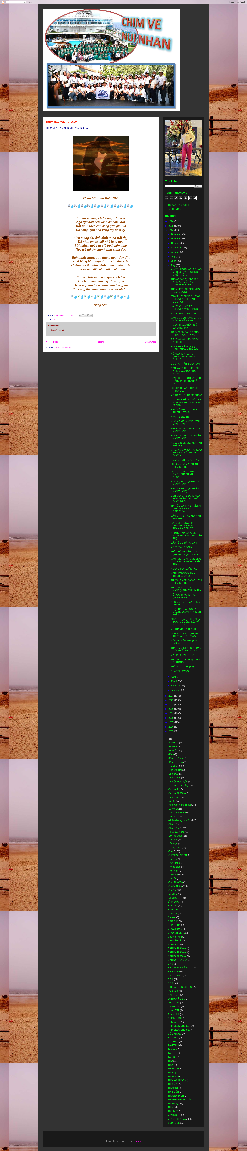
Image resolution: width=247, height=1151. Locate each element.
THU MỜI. (173, 1088)
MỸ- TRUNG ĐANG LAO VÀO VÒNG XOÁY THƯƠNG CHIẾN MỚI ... (186, 272)
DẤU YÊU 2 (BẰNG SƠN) (184, 543)
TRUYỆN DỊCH (176, 1096)
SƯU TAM (173, 1037)
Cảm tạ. (172, 917)
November (176, 238)
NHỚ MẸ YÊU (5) (180, 417)
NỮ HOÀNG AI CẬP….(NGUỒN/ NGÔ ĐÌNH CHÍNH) (183, 356)
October (175, 243)
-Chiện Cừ (173, 774)
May (173, 265)
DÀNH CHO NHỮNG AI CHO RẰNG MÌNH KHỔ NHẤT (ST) (186, 381)
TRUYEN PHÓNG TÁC (180, 1099)
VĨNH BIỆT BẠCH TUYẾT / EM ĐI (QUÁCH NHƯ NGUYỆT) (185, 474)
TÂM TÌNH (173, 1045)
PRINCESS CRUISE (178, 1026)
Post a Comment (57, 330)
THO (170, 1061)
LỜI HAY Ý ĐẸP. (176, 999)
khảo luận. (173, 991)
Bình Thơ (172, 905)
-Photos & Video (176, 832)
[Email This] (80, 315)
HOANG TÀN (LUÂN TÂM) (184, 569)
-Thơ (53, 319)
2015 (171, 731)
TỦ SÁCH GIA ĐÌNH (178, 205)
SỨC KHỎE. (174, 1034)
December (176, 234)
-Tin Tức (172, 878)
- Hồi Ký (172, 750)
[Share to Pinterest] (91, 315)
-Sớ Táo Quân (175, 836)
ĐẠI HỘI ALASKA (177, 948)
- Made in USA (175, 762)
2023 (171, 696)
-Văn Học (172, 894)
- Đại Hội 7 (173, 746)
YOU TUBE (174, 1123)
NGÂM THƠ (174, 1006)
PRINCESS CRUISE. (179, 1030)
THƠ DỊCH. (174, 1072)
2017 (171, 722)
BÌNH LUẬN (174, 902)
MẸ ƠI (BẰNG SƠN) (181, 547)
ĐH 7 (170, 964)
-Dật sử (171, 801)
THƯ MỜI (173, 1084)
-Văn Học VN (174, 898)
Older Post (150, 341)
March (174, 681)
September (177, 247)
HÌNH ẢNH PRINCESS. (180, 987)
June (174, 261)
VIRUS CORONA (177, 1119)
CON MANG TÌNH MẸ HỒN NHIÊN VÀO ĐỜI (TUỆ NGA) (185, 371)
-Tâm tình (172, 839)
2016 (171, 727)
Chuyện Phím (175, 937)
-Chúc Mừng (174, 777)
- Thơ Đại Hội (175, 770)
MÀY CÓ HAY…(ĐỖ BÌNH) (184, 313)
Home (101, 341)
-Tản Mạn (173, 843)
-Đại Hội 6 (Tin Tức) (178, 785)
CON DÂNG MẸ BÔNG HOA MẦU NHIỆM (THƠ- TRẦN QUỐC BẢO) (185, 498)
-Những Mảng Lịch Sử (179, 820)
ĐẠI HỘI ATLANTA (177, 960)
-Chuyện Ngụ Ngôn (178, 781)
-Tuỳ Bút (172, 890)
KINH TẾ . (173, 995)
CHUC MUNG (175, 929)
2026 (171, 221)
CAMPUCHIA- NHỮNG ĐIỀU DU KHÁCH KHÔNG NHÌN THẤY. (186, 562)
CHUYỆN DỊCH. (176, 933)
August (175, 252)
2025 (171, 226)
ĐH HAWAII (174, 971)
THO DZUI (173, 1076)
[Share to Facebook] (88, 315)
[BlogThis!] (83, 315)
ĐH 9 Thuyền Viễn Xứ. (179, 967)
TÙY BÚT (173, 1111)
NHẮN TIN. (173, 1010)
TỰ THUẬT (174, 1103)
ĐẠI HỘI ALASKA (177, 952)
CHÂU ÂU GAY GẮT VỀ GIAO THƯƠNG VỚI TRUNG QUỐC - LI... (186, 453)
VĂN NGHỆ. (174, 1115)
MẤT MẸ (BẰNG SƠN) (182, 655)
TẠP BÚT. (173, 1053)
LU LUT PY (174, 1002)
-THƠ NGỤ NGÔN (177, 855)
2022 (171, 700)
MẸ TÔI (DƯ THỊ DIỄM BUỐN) (186, 395)
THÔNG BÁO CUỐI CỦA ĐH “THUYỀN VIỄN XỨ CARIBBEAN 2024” (185, 282)
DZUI (170, 979)
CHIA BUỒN (174, 925)
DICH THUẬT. (175, 975)
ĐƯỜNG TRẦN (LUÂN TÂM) (186, 364)
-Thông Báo (174, 867)
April (173, 677)
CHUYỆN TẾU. (176, 940)
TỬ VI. (171, 1107)
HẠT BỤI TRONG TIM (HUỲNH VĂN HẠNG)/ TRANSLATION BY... (183, 526)
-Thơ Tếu (172, 859)
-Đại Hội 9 (173, 789)
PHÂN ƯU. (173, 1014)
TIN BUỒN (173, 1092)
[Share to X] (85, 315)
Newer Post (52, 341)
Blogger (137, 1141)
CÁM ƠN (172, 913)
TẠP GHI (172, 1057)
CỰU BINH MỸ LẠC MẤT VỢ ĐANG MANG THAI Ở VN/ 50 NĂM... (186, 402)
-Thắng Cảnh (174, 847)
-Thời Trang (174, 863)
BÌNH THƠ (173, 909)
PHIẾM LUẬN (175, 1018)
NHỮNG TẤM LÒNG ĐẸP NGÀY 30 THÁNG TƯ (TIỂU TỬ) (186, 536)
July (173, 256)
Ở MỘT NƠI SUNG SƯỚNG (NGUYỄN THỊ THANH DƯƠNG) (185, 299)
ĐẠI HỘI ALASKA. (177, 956)
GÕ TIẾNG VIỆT (176, 209)
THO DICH (173, 1068)
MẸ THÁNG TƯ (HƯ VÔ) (183, 629)
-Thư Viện (173, 871)
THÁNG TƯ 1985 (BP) (182, 666)
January (175, 690)
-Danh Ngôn (174, 797)
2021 (171, 704)
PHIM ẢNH (173, 1022)
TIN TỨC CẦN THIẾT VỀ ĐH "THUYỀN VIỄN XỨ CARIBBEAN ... (186, 508)
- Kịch (171, 754)
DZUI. (171, 983)
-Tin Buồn (173, 874)
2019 (171, 713)
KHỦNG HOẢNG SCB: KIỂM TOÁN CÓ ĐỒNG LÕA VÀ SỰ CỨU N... (185, 622)
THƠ (170, 1065)
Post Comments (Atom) (65, 347)
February (176, 685)
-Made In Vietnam (177, 812)
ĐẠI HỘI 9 (173, 944)
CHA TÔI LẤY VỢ (180, 671)
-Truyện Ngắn (175, 886)
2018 (171, 718)
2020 (171, 709)
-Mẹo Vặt (172, 816)
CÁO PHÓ (173, 921)
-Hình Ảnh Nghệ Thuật (179, 805)
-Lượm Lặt (173, 809)
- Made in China (176, 758)
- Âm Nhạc (173, 742)
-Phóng (171, 824)
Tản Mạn (172, 1049)
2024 (171, 230)
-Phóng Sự (173, 828)
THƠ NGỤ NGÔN (177, 1080)
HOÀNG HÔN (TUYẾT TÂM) (185, 460)
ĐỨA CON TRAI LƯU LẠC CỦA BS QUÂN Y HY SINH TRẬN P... (186, 612)
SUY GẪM (173, 1041)
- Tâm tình (173, 766)
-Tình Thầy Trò (175, 882)
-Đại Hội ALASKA (177, 793)
